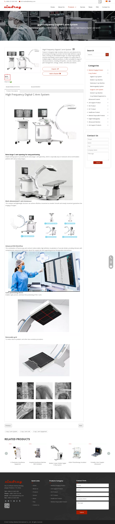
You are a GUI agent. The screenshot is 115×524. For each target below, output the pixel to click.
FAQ (34, 502)
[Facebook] (6, 501)
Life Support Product (95, 102)
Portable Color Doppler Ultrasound (77, 463)
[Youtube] (14, 501)
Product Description (12, 91)
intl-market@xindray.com (28, 1)
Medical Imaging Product (96, 70)
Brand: (33, 87)
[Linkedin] (8, 501)
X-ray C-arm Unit (25, 431)
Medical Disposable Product (97, 115)
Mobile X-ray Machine (96, 80)
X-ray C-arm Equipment (40, 431)
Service (35, 495)
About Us (35, 489)
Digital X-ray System (96, 76)
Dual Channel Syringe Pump (97, 444)
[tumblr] (20, 501)
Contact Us (36, 505)
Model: (8, 87)
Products (35, 492)
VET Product (92, 109)
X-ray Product (92, 73)
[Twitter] (11, 501)
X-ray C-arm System (11, 431)
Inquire (53, 69)
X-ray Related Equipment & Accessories (99, 96)
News (34, 498)
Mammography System (97, 86)
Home (34, 485)
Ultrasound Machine (94, 122)
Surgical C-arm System (96, 89)
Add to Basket (54, 74)
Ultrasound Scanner (94, 99)
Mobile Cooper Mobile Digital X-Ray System (37, 464)
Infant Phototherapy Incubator (57, 462)
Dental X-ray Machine (96, 93)
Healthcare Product (94, 112)
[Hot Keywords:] (100, 1)
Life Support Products (95, 125)
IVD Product (92, 106)
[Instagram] (17, 501)
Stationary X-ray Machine (97, 83)
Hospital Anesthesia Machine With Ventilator (17, 463)
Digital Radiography (94, 119)
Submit (98, 162)
